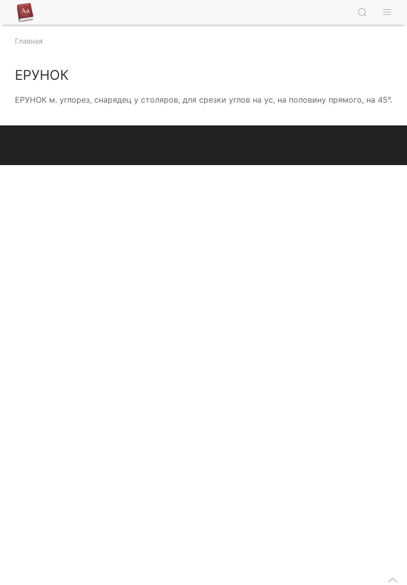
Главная (29, 41)
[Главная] (27, 12)
